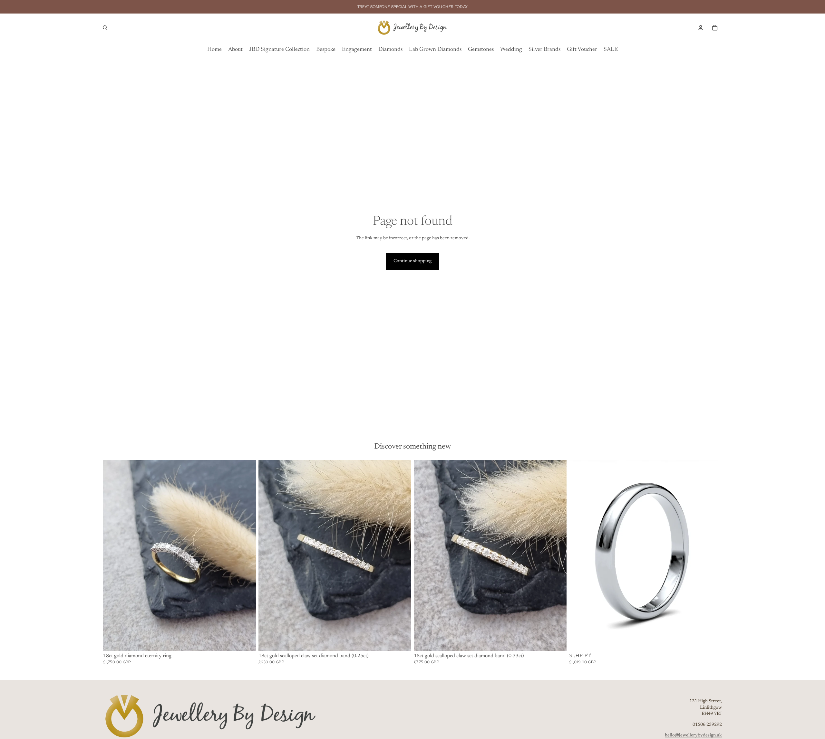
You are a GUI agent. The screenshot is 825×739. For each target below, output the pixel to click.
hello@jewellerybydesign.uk (693, 735)
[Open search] (105, 28)
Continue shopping (412, 261)
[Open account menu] (701, 28)
